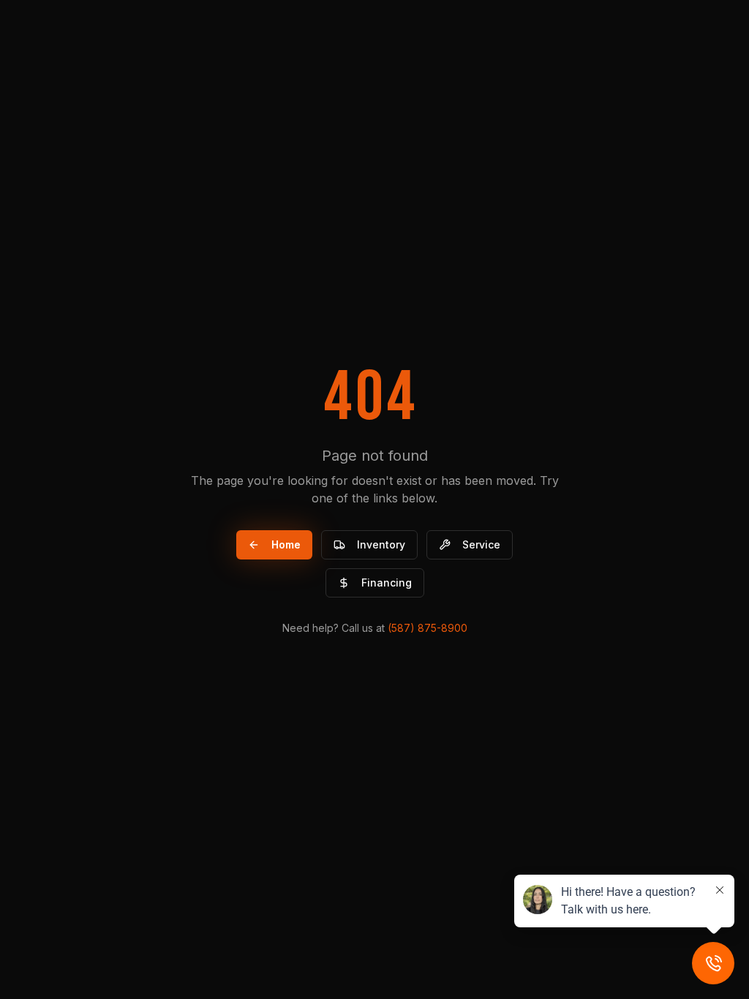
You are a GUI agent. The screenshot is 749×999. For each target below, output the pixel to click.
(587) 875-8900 (427, 628)
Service (481, 544)
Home (286, 544)
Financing (386, 582)
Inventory (381, 544)
